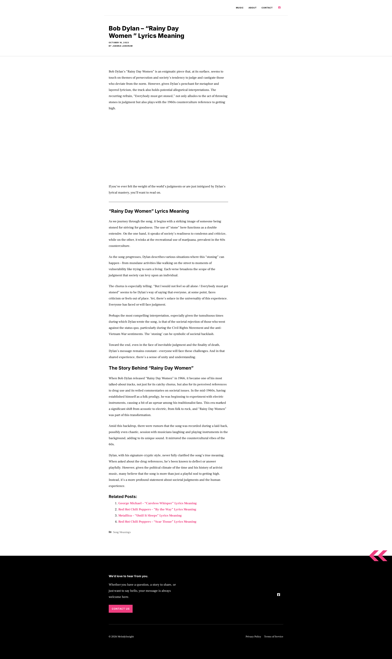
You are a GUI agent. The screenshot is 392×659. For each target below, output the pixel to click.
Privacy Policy (253, 636)
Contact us (121, 608)
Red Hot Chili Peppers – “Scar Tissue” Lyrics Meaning (157, 522)
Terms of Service (273, 636)
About (253, 7)
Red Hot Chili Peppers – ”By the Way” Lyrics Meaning (157, 509)
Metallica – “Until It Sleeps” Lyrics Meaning (150, 515)
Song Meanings (122, 532)
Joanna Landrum (122, 46)
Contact (267, 7)
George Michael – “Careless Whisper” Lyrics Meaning (157, 503)
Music (240, 7)
